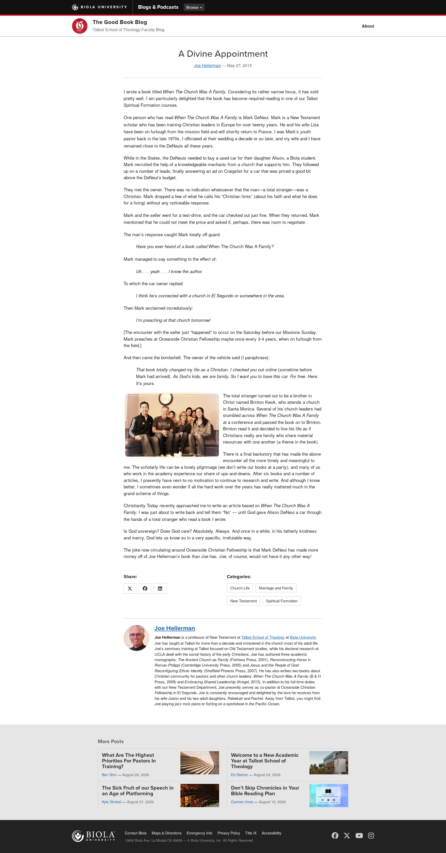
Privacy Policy (229, 832)
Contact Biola (136, 832)
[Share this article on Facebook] (145, 588)
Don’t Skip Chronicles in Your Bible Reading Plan (265, 791)
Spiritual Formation (282, 600)
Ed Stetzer (239, 774)
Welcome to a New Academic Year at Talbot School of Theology (265, 761)
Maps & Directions (166, 832)
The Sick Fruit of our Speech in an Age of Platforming (138, 791)
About (368, 26)
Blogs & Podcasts (158, 7)
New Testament (243, 600)
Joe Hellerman (207, 65)
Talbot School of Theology (263, 637)
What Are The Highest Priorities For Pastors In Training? (129, 761)
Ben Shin (109, 774)
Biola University (104, 7)
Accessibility (271, 832)
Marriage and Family (276, 587)
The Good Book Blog (120, 22)
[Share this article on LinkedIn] (160, 588)
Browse (193, 7)
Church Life (240, 587)
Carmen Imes (242, 801)
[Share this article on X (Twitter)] (130, 588)
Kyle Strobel (111, 801)
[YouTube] (359, 835)
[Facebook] (335, 835)
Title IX (251, 832)
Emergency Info (199, 832)
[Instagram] (371, 835)
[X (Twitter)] (347, 835)
